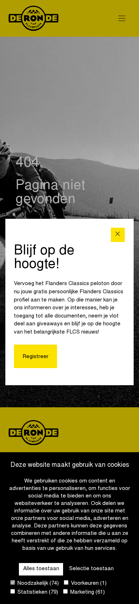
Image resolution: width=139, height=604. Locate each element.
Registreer (35, 357)
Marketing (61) (87, 592)
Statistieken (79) (37, 592)
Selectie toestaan (91, 569)
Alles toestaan (41, 569)
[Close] (118, 235)
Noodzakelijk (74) (37, 583)
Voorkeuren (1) (88, 583)
